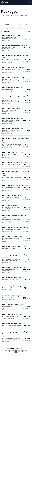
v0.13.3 (4, 142)
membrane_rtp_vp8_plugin (11, 267)
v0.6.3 (25, 45)
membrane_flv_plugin (10, 108)
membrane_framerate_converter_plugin (15, 172)
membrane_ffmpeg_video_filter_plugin (15, 139)
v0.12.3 (26, 77)
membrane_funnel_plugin (11, 296)
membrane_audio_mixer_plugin (13, 227)
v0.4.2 (23, 35)
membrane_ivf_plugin (10, 277)
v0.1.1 (27, 227)
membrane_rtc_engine (10, 236)
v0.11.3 (24, 323)
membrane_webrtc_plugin (11, 246)
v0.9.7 (24, 267)
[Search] (25, 2)
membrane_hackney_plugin (12, 323)
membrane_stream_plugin (11, 35)
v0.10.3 (26, 162)
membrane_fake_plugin (10, 128)
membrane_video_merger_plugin (14, 215)
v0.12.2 (21, 195)
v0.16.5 (26, 185)
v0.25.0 (21, 236)
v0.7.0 (21, 304)
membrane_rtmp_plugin (10, 152)
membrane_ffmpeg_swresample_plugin (15, 333)
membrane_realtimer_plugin (12, 286)
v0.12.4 (4, 98)
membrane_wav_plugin (10, 205)
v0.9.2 (4, 217)
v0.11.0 (22, 128)
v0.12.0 (21, 118)
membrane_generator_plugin (12, 162)
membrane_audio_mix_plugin (12, 185)
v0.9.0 (23, 67)
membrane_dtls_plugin (10, 304)
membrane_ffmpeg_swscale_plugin (15, 255)
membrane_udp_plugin (10, 87)
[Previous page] (6, 351)
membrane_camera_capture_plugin (15, 55)
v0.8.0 (4, 57)
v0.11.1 (25, 286)
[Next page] (25, 351)
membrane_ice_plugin (10, 314)
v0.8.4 (4, 175)
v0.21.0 (4, 336)
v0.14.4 (21, 87)
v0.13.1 (20, 108)
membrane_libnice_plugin (11, 67)
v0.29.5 (22, 152)
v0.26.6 (24, 246)
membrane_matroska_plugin (12, 45)
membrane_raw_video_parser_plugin (15, 96)
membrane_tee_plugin (10, 118)
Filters (6, 24)
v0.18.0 (21, 314)
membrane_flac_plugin (10, 195)
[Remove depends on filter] (24, 28)
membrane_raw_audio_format (13, 77)
